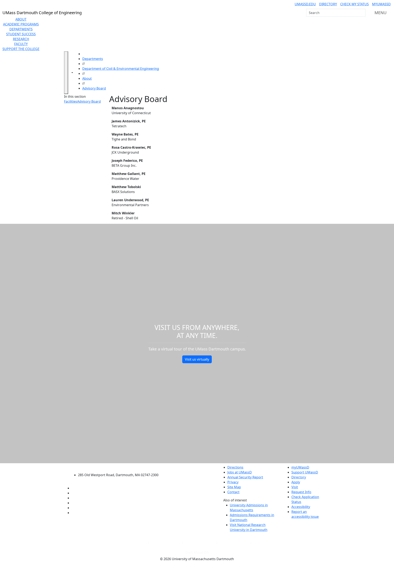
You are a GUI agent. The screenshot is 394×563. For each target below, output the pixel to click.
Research (21, 39)
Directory (328, 4)
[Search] (362, 12)
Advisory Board (94, 88)
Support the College (20, 49)
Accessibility (300, 506)
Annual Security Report (245, 477)
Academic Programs (21, 24)
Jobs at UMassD (239, 472)
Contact (233, 492)
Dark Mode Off (197, 552)
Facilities (70, 101)
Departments (21, 29)
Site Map (234, 487)
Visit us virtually (197, 359)
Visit (294, 487)
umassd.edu (305, 4)
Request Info (301, 492)
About (20, 19)
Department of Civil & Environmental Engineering (120, 68)
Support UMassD (304, 472)
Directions (235, 467)
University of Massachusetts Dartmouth (120, 466)
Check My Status (354, 4)
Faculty (21, 44)
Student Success (21, 34)
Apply (295, 482)
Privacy (232, 482)
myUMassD (381, 4)
